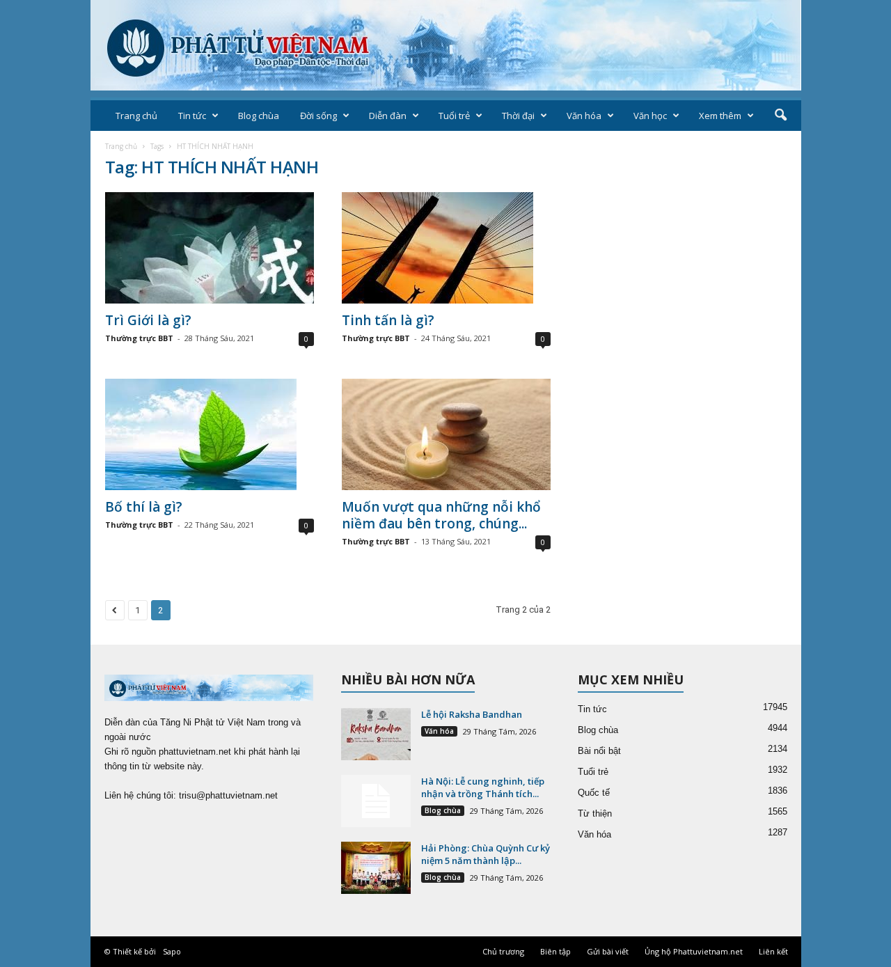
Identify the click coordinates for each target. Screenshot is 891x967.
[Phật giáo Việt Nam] (445, 45)
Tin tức (192, 115)
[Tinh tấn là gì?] (446, 248)
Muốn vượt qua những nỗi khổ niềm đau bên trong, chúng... (441, 515)
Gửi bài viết (608, 951)
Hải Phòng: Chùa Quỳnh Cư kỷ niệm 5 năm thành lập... (485, 854)
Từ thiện (595, 813)
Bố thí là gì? (143, 507)
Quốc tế (594, 792)
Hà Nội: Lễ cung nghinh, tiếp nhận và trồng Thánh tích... (482, 787)
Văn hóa (584, 115)
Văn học (650, 115)
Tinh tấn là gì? (388, 320)
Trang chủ (136, 115)
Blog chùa (258, 115)
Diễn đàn (388, 115)
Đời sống (318, 115)
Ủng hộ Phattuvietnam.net (694, 951)
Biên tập (555, 951)
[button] (780, 115)
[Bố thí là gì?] (209, 434)
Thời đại (518, 115)
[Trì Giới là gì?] (209, 248)
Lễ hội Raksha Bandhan (471, 714)
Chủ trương (503, 951)
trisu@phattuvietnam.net (228, 795)
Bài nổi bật (599, 751)
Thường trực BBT (139, 338)
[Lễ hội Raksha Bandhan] (376, 734)
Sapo (172, 951)
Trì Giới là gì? (148, 320)
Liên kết (773, 951)
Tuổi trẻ (454, 115)
